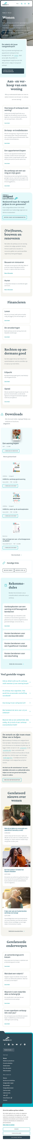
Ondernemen (6, 1065)
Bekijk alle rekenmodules (15, 664)
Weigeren (17, 1129)
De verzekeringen (12, 328)
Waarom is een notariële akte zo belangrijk (15, 993)
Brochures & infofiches (9, 1080)
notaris (16, 55)
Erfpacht (8, 372)
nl (17, 3)
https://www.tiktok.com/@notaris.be (20, 1044)
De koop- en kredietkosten (16, 130)
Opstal (7, 389)
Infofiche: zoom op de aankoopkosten (15, 509)
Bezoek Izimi (19, 570)
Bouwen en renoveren (14, 262)
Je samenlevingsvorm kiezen (14, 956)
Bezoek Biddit (8, 570)
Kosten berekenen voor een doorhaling (14, 654)
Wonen (5, 1058)
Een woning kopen (11, 443)
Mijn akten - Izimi (25, 3)
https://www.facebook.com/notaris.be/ (5, 1044)
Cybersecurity (6, 1093)
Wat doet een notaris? (13, 973)
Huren (7, 280)
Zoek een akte (6, 1090)
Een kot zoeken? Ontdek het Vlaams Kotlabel (14, 870)
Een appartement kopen (15, 150)
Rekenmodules (7, 1070)
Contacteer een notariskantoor (8, 71)
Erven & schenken (7, 1063)
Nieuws (5, 1078)
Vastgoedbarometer (8, 1088)
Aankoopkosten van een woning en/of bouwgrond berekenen (15, 609)
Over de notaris (7, 1068)
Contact (5, 1100)
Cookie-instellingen (16, 1133)
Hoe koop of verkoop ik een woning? (16, 109)
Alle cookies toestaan (16, 1137)
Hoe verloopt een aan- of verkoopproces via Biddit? (16, 540)
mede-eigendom (8, 758)
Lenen (7, 311)
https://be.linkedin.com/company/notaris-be (13, 1044)
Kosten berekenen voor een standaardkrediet (14, 634)
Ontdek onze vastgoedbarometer (14, 217)
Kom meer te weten (8, 1124)
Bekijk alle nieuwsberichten (16, 931)
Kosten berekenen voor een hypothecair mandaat (15, 644)
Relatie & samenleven (8, 1060)
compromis (23, 748)
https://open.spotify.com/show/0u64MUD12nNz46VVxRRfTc (24, 1044)
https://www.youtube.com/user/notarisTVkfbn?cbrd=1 (17, 1044)
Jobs (4, 1095)
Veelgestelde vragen (8, 1083)
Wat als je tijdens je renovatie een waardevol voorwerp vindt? (15, 829)
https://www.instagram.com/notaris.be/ (9, 1044)
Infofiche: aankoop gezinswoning (14, 479)
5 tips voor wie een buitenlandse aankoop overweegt (15, 912)
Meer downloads (15, 555)
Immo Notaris (6, 1098)
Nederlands (8, 1050)
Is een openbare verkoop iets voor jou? (15, 1011)
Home (4, 13)
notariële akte (7, 750)
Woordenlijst (6, 1085)
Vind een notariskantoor (12, 780)
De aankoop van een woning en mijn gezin (15, 172)
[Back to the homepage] (5, 3)
